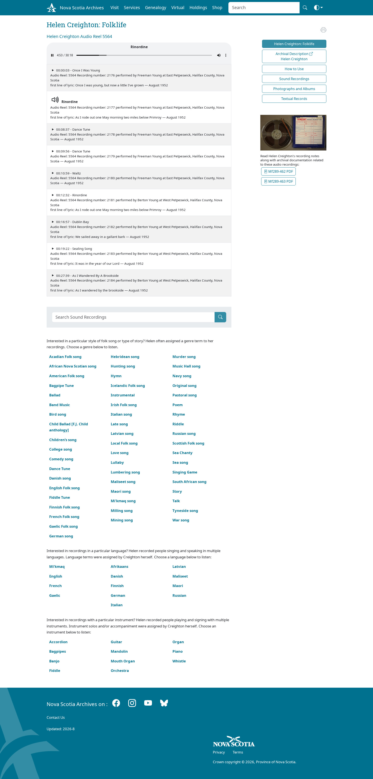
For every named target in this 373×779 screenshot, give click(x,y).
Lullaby (117, 462)
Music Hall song (186, 366)
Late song (119, 423)
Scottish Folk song (188, 443)
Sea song (180, 462)
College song (60, 449)
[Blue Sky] (164, 703)
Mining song (122, 520)
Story (177, 491)
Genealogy (155, 7)
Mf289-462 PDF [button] (280, 171)
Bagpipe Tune (61, 385)
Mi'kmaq (57, 566)
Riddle (178, 423)
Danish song (60, 478)
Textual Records (294, 98)
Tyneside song (185, 510)
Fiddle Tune (59, 497)
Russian (179, 595)
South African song (189, 481)
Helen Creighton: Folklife (294, 43)
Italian (117, 604)
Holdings (198, 7)
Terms (238, 752)
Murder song (184, 356)
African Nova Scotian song (72, 366)
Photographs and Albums (294, 88)
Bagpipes (57, 651)
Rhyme (178, 414)
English (55, 576)
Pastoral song (184, 395)
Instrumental (123, 395)
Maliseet (180, 576)
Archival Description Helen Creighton (292, 56)
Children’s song (63, 439)
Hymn (116, 375)
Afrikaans (119, 566)
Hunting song (123, 366)
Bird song (57, 414)
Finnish (117, 585)
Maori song (121, 491)
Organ (178, 641)
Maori (177, 585)
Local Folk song (124, 443)
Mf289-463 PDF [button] (280, 181)
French (55, 585)
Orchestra (120, 670)
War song (180, 520)
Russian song (184, 433)
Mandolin (119, 651)
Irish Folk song (124, 404)
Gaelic (54, 595)
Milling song (122, 510)
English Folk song (64, 487)
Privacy (219, 752)
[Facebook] (116, 703)
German (118, 595)
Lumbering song (125, 472)
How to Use (294, 68)
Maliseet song (123, 481)
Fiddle (54, 670)
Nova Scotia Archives (82, 8)
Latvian (179, 566)
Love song (120, 452)
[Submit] (220, 317)
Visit (115, 7)
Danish (117, 576)
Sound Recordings (294, 78)
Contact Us (56, 717)
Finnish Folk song (64, 507)
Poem (177, 404)
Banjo (54, 661)
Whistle (179, 661)
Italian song (121, 414)
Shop (217, 7)
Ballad (54, 395)
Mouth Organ (123, 661)
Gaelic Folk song (63, 526)
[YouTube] (148, 703)
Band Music (59, 404)
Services (132, 7)
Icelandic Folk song (128, 385)
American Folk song (66, 375)
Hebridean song (125, 356)
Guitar (116, 641)
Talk (176, 500)
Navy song (181, 375)
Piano (177, 651)
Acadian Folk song (65, 356)
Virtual (177, 7)
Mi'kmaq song (123, 500)
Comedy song (61, 458)
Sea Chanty (182, 452)
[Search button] (305, 7)
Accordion (58, 641)
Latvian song (122, 433)
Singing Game (184, 472)
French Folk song (64, 516)
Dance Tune (59, 468)
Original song (184, 385)
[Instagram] (132, 703)
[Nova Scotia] (234, 742)
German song (61, 536)
